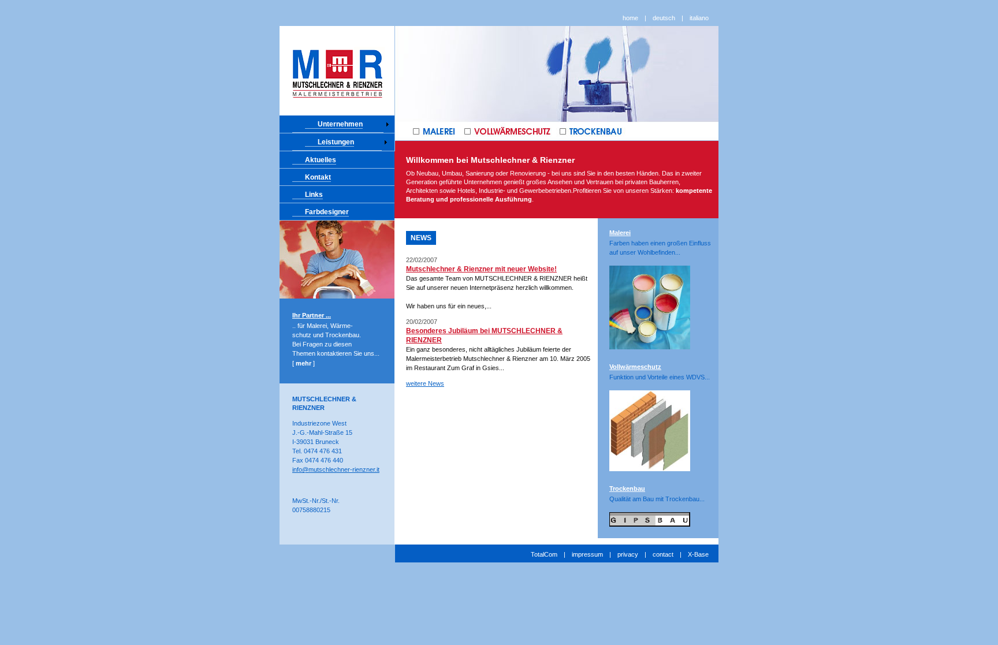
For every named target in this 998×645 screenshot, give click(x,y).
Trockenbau (627, 488)
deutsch (664, 17)
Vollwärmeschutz (635, 366)
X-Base (698, 554)
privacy (627, 554)
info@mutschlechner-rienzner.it (335, 469)
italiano (699, 17)
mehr (303, 363)
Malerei (620, 232)
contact (663, 554)
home (630, 17)
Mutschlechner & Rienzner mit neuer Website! (481, 269)
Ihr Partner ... (311, 315)
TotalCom (544, 554)
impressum (587, 554)
